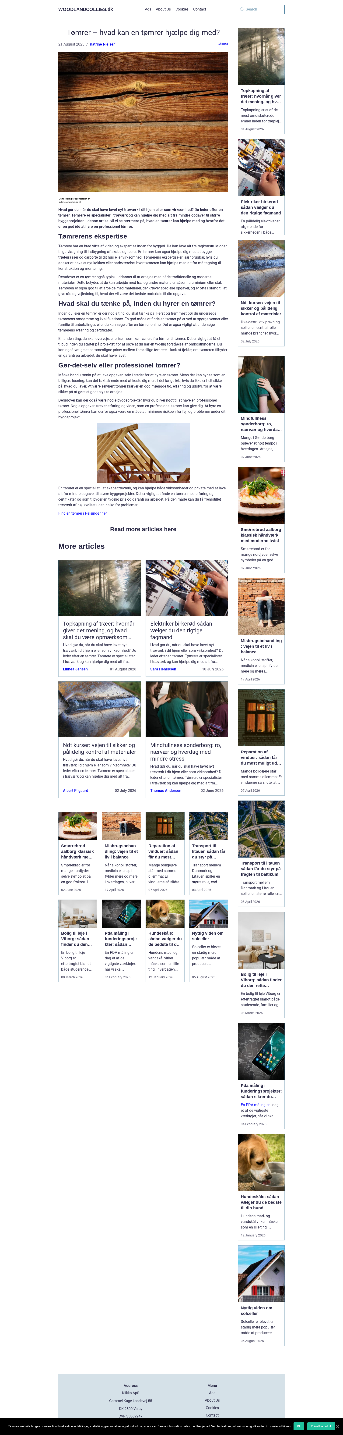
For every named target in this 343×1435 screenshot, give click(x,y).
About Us (163, 9)
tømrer (222, 43)
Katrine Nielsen (103, 44)
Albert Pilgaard (75, 790)
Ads (148, 9)
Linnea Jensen (75, 669)
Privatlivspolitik (321, 1426)
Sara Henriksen (163, 669)
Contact (199, 9)
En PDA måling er (255, 1105)
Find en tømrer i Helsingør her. (82, 513)
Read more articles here (143, 529)
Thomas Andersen (165, 790)
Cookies (182, 9)
